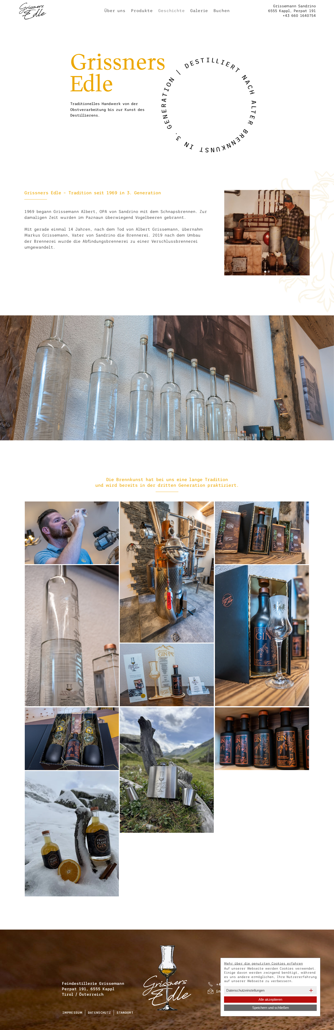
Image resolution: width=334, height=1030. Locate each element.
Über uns (114, 10)
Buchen (221, 10)
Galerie (199, 10)
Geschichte (171, 10)
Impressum (72, 1012)
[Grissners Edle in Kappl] (72, 532)
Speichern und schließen (270, 1008)
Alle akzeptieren (270, 999)
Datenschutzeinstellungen (245, 990)
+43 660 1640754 (292, 10)
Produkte (142, 10)
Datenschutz (99, 1012)
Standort (125, 1012)
